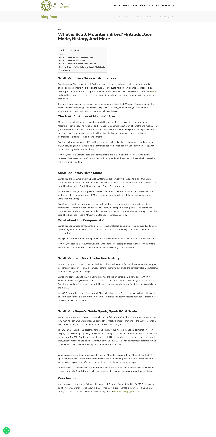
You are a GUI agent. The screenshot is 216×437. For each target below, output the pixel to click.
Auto (117, 5)
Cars (134, 5)
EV (157, 5)
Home (121, 17)
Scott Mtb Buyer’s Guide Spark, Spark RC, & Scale (82, 67)
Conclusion (64, 70)
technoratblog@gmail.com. (127, 391)
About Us (138, 432)
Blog (148, 432)
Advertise (157, 432)
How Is (166, 5)
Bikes (126, 5)
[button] (6, 430)
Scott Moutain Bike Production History (77, 63)
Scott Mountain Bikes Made (72, 60)
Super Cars (147, 5)
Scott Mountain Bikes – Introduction (76, 57)
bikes (154, 91)
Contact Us (170, 432)
